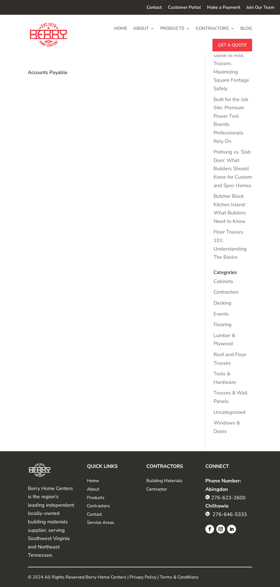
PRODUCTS (172, 28)
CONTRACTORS (212, 28)
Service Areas (100, 523)
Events (221, 314)
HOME (120, 28)
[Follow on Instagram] (220, 529)
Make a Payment (223, 7)
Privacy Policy (143, 577)
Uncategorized (230, 412)
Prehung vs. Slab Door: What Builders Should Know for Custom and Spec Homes (233, 168)
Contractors (226, 292)
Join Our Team (260, 7)
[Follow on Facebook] (209, 529)
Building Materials (164, 481)
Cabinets (223, 281)
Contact (154, 7)
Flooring (223, 324)
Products (95, 498)
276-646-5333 (229, 514)
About (93, 489)
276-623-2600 (228, 497)
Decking (222, 303)
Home (93, 481)
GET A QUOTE (232, 45)
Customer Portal (184, 7)
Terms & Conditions (179, 577)
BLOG (246, 28)
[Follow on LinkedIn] (231, 529)
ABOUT (141, 28)
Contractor (156, 489)
